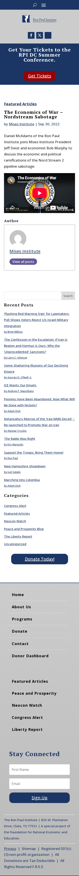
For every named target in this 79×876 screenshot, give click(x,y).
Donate (19, 631)
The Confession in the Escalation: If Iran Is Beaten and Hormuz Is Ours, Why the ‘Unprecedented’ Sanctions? (35, 345)
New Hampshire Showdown (25, 466)
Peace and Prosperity (34, 693)
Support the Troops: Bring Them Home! (33, 452)
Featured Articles (20, 103)
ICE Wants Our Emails (20, 385)
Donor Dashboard (30, 655)
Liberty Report (27, 729)
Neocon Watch (15, 521)
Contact (20, 643)
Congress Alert (15, 506)
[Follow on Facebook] (31, 35)
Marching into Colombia (22, 480)
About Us (21, 606)
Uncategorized (15, 544)
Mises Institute (21, 124)
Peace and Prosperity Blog (24, 529)
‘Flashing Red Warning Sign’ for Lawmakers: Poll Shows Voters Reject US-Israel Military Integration (37, 319)
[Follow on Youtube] (48, 35)
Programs (22, 619)
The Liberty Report (18, 536)
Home (18, 594)
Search (68, 296)
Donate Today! (39, 559)
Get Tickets (39, 76)
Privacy (10, 848)
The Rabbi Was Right (19, 438)
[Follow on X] (39, 35)
